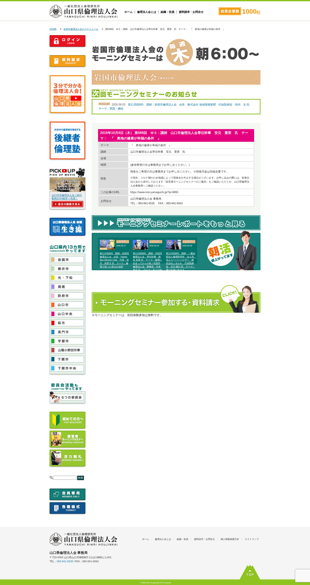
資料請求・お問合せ (191, 12)
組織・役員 (167, 12)
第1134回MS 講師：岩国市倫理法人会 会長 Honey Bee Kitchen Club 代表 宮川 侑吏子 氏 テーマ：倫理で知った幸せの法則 (114, 260)
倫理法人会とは (146, 12)
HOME (53, 29)
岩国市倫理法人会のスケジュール (80, 29)
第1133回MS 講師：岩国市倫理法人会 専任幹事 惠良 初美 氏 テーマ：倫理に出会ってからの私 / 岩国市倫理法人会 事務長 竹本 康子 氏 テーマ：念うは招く (147, 263)
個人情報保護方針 (230, 539)
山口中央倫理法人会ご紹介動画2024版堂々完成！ (67, 197)
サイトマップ (252, 539)
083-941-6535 (65, 561)
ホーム (128, 12)
